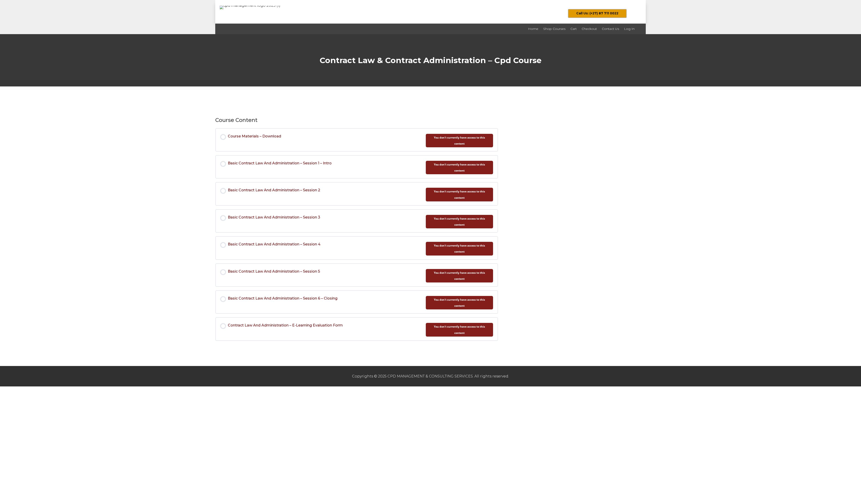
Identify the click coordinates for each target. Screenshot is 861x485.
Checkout (589, 29)
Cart (573, 29)
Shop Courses (554, 29)
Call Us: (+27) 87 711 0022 (597, 13)
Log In (629, 29)
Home (533, 29)
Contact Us (610, 29)
